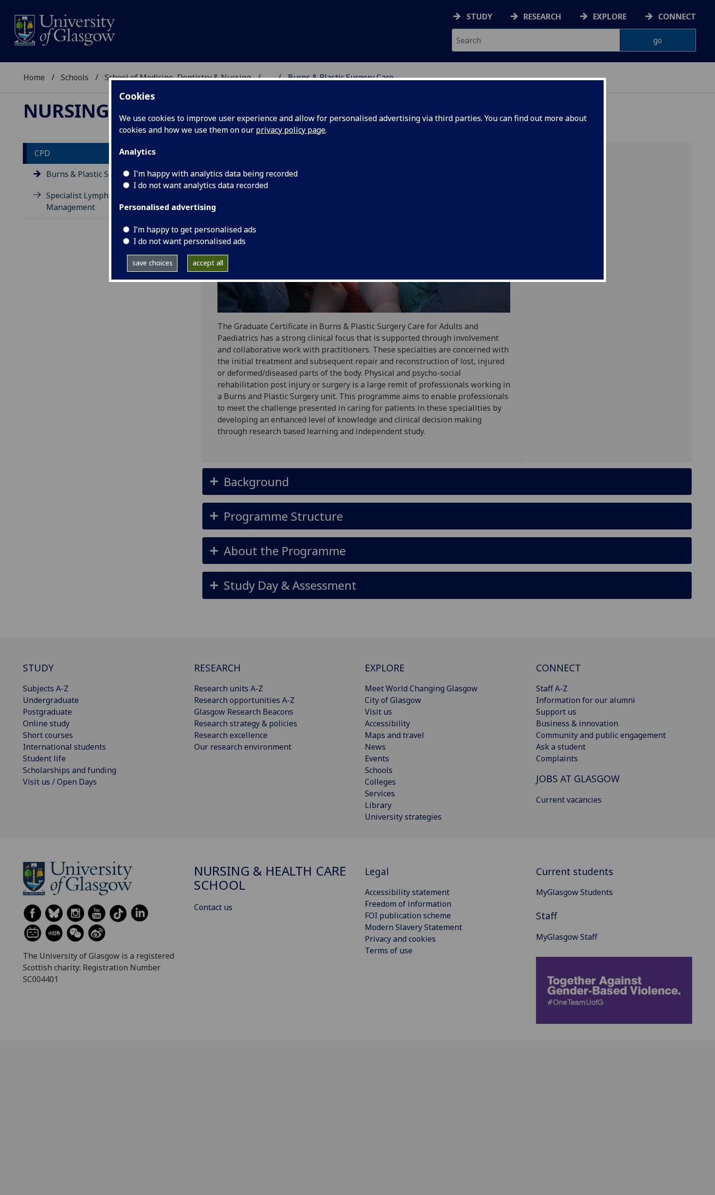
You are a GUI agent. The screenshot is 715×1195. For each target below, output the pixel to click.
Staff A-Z (552, 688)
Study (479, 16)
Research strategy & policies (245, 723)
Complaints (557, 758)
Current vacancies (569, 799)
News (375, 746)
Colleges (380, 781)
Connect (677, 16)
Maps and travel (394, 735)
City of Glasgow (393, 700)
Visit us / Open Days (60, 781)
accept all (208, 262)
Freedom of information (408, 903)
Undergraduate (51, 700)
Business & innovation (577, 723)
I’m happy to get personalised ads (194, 229)
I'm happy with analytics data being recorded (215, 173)
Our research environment (242, 746)
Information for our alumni (585, 700)
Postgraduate (47, 711)
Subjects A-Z (46, 688)
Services (380, 793)
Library (378, 805)
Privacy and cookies (400, 938)
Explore (609, 16)
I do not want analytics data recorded (200, 185)
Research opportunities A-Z (244, 700)
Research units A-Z (228, 688)
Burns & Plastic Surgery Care (99, 174)
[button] (447, 481)
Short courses (48, 735)
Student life (44, 758)
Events (377, 758)
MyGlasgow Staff (566, 936)
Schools (75, 77)
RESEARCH (217, 667)
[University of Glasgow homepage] (64, 29)
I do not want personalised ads (189, 241)
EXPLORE (385, 667)
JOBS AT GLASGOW (578, 778)
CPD (42, 153)
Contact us (213, 907)
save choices (152, 262)
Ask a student (561, 746)
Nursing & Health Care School (270, 878)
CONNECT (558, 667)
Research (542, 16)
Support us (556, 711)
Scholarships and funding (69, 770)
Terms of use (388, 950)
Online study (46, 723)
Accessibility (387, 723)
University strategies (403, 816)
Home (34, 77)
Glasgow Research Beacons (243, 711)
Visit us (378, 711)
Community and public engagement (601, 735)
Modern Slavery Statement (413, 927)
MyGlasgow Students (574, 892)
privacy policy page (290, 129)
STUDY (38, 667)
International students (64, 746)
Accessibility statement (407, 892)
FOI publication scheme (408, 915)
